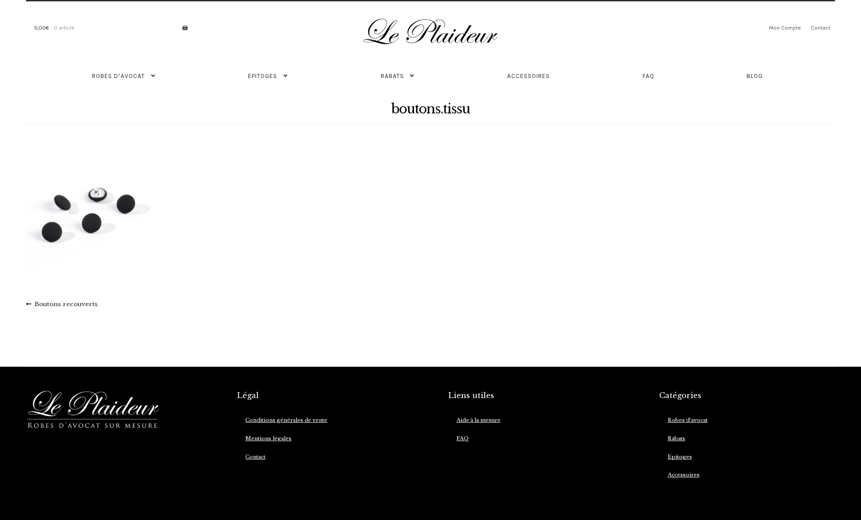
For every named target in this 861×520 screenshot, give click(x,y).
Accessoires (528, 76)
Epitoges (262, 76)
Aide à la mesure (478, 420)
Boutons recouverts (66, 304)
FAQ (648, 76)
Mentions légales (268, 438)
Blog (755, 76)
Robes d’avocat (118, 76)
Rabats (392, 76)
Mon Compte (784, 28)
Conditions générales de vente (286, 420)
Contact (821, 28)
